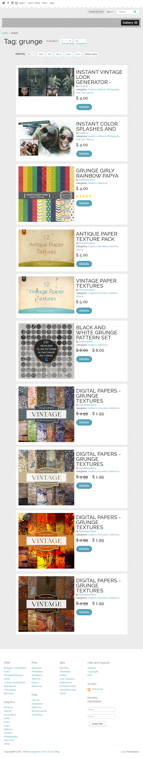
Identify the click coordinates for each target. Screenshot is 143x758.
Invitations (37, 675)
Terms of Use (47, 752)
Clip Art (8, 711)
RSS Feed (97, 689)
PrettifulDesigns (87, 180)
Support (92, 668)
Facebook (8, 3)
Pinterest (12, 3)
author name (91, 54)
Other (89, 93)
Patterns (102, 89)
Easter (63, 675)
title (49, 54)
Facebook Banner (13, 675)
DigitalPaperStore (87, 405)
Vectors (8, 733)
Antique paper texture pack (96, 236)
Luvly (123, 752)
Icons (7, 671)
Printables (37, 671)
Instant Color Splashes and (97, 126)
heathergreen (86, 341)
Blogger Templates (15, 668)
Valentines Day (68, 689)
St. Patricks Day (68, 686)
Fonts (7, 718)
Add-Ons (80, 93)
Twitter (3, 3)
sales (68, 54)
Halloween (66, 682)
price (78, 54)
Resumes (37, 686)
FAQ (90, 675)
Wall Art (36, 679)
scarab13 (83, 86)
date (41, 54)
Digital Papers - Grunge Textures (98, 396)
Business (36, 668)
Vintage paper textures (96, 283)
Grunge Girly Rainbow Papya (97, 173)
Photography (113, 89)
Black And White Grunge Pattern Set (96, 332)
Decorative (103, 246)
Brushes (8, 707)
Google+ (17, 3)
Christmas (65, 671)
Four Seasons (67, 679)
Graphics (92, 89)
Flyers (35, 682)
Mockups (9, 693)
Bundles (64, 668)
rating (59, 54)
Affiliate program (31, 752)
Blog (57, 752)
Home (5, 33)
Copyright (93, 671)
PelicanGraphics (87, 243)
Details (84, 107)
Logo (6, 725)
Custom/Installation (14, 682)
